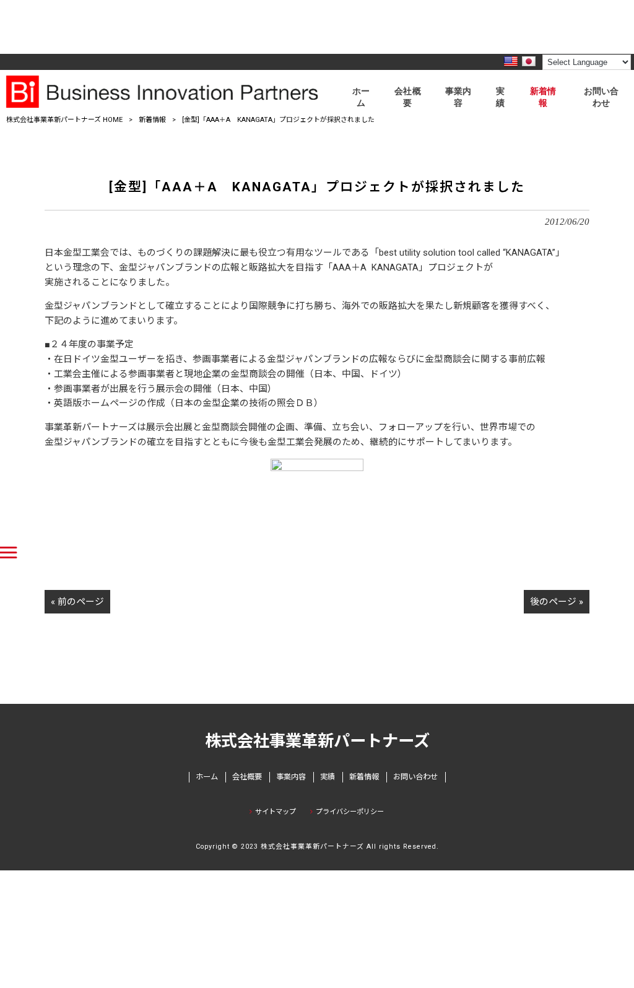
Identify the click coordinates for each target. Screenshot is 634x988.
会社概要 (247, 777)
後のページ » (556, 601)
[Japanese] (528, 62)
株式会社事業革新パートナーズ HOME (64, 120)
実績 (327, 777)
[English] (510, 62)
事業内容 (291, 777)
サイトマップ (275, 812)
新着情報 (152, 120)
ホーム (207, 777)
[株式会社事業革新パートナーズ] (170, 91)
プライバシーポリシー (350, 812)
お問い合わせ (415, 777)
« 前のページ (77, 601)
